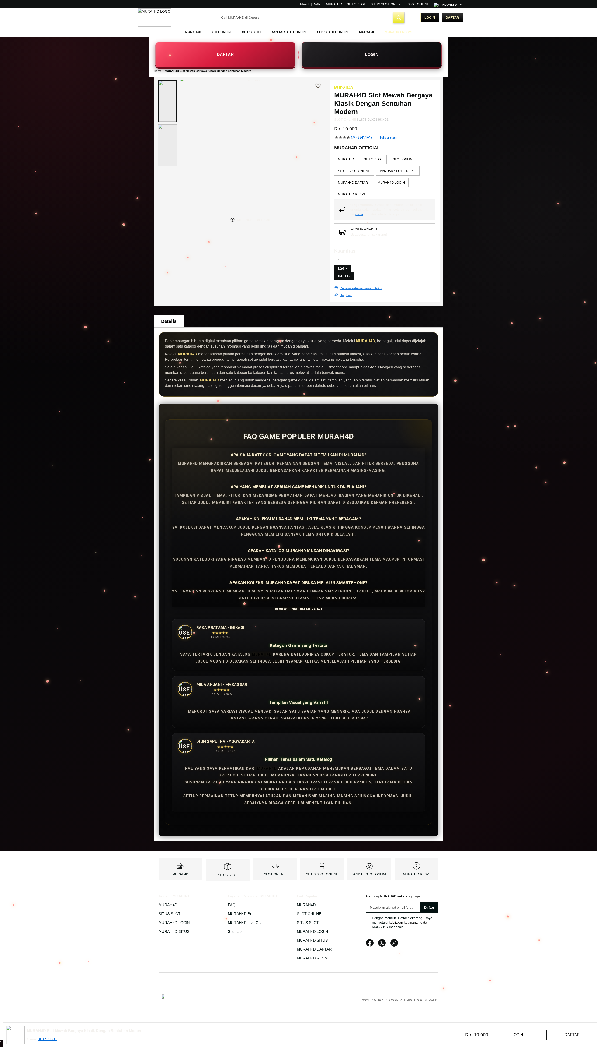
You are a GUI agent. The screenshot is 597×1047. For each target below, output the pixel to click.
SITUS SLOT (356, 4)
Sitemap (235, 932)
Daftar (452, 17)
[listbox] (384, 177)
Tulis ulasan (388, 137)
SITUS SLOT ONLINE (387, 4)
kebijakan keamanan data (408, 922)
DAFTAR (225, 54)
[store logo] (154, 17)
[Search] (398, 17)
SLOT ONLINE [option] (403, 159)
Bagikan (346, 295)
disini (359, 214)
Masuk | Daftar (311, 4)
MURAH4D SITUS (174, 932)
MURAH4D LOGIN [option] (391, 182)
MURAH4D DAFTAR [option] (353, 182)
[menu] (298, 32)
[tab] (169, 321)
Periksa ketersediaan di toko (361, 288)
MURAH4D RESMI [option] (351, 194)
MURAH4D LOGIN (174, 923)
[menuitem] (193, 32)
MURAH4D (334, 4)
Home (158, 71)
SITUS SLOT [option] (373, 159)
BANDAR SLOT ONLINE (369, 874)
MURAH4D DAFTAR (314, 949)
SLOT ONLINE (418, 4)
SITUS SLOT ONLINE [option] (354, 171)
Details (169, 321)
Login (429, 17)
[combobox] (311, 17)
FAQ (231, 905)
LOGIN (371, 54)
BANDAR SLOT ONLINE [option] (398, 171)
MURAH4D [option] (346, 159)
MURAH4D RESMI (416, 874)
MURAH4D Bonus (243, 914)
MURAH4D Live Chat (246, 923)
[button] (167, 101)
